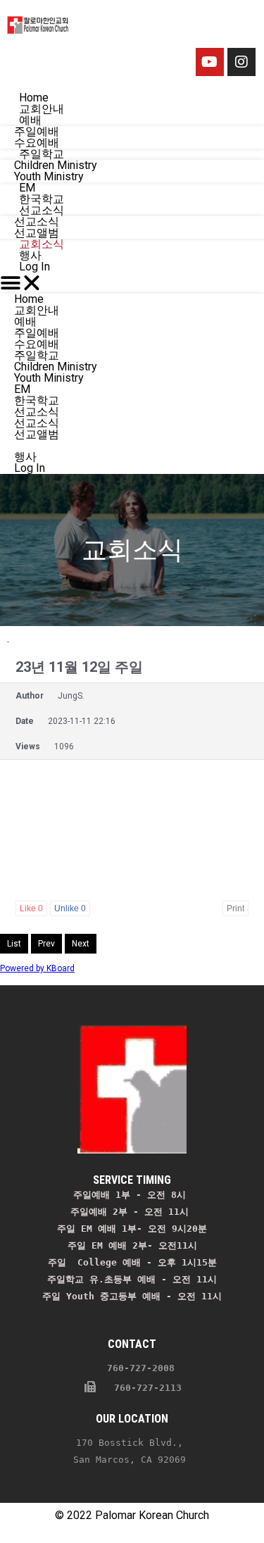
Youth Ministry (49, 378)
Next (80, 944)
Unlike (70, 908)
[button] (132, 283)
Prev (46, 944)
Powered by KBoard (37, 968)
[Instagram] (241, 62)
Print (235, 908)
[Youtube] (210, 62)
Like (31, 908)
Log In (34, 266)
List (14, 944)
